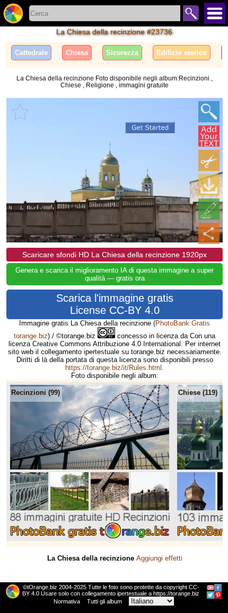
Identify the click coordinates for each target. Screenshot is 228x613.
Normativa (67, 601)
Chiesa (77, 53)
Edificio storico (181, 53)
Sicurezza (122, 53)
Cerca (191, 13)
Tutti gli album (104, 601)
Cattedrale (31, 53)
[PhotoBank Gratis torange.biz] (13, 13)
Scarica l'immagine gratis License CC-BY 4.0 (114, 304)
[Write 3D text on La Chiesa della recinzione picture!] (209, 136)
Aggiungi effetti (159, 558)
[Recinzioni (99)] (89, 539)
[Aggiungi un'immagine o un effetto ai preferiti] (20, 111)
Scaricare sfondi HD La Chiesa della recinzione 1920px (114, 254)
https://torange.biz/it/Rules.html (113, 368)
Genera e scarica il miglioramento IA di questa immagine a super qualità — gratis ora (114, 274)
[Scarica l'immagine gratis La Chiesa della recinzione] (209, 184)
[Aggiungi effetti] (209, 209)
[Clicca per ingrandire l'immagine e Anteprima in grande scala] (209, 111)
